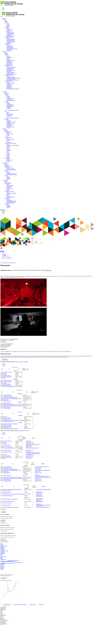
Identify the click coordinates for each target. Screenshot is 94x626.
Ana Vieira (28, 440)
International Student (8, 166)
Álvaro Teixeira (28, 455)
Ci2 (7, 141)
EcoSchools (9, 125)
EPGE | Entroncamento (11, 72)
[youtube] (5, 606)
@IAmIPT (9, 120)
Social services (9, 86)
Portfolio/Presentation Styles (8, 421)
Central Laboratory (8, 131)
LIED (8, 152)
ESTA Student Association (11, 201)
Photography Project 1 (7, 419)
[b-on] (1, 569)
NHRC (8, 155)
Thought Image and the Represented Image (10, 428)
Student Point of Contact (11, 100)
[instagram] (3, 606)
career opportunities (9, 277)
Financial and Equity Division (12, 48)
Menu (6, 20)
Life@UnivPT (5, 180)
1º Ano (4, 363)
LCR (8, 151)
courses (33, 276)
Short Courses (9, 63)
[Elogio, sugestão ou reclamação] (3, 559)
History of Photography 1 (7, 376)
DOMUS (8, 149)
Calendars (8, 83)
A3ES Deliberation (3, 346)
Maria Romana (37, 467)
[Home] (11, 5)
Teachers (6, 101)
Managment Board (10, 32)
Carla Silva (28, 458)
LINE (8, 153)
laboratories (52, 276)
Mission (8, 26)
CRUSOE (8, 178)
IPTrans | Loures (10, 69)
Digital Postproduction (7, 403)
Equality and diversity (10, 123)
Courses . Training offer (4, 262)
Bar (7, 195)
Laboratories (9, 50)
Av (3, 256)
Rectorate (8, 31)
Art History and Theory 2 (7, 381)
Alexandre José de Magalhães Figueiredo (42, 470)
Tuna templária (9, 186)
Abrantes (8, 206)
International (5, 162)
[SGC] (1, 565)
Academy (8, 160)
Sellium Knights (10, 188)
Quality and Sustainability (11, 121)
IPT (1, 16)
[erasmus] (2, 567)
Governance (7, 27)
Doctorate (8, 59)
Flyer (2, 251)
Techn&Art (9, 142)
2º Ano (4, 364)
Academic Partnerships (9, 75)
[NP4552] (2, 564)
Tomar (8, 207)
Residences (9, 196)
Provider (8, 97)
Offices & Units (7, 43)
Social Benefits (9, 115)
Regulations (9, 85)
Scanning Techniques (7, 408)
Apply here (48, 270)
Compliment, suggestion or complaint (20, 604)
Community (5, 91)
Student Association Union (11, 200)
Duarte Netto (37, 472)
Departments (9, 42)
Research (4, 128)
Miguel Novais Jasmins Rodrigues (32, 447)
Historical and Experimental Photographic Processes (12, 398)
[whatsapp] (12, 606)
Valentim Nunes (28, 443)
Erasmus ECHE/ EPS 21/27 (12, 173)
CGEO (8, 140)
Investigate (9, 107)
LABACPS (9, 150)
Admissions (5, 18)
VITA (8, 156)
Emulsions (5, 416)
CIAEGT (8, 147)
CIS (7, 148)
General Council (10, 30)
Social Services (9, 49)
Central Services (10, 104)
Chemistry (5, 374)
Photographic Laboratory (7, 426)
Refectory (8, 194)
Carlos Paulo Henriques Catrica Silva (41, 466)
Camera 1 (5, 373)
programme (28, 276)
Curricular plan (5, 359)
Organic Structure (32, 604)
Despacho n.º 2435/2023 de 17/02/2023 (22, 430)
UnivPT (4, 19)
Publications (9, 35)
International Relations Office (12, 174)
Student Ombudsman (10, 34)
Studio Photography (6, 400)
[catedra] (2, 568)
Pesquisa (3, 209)
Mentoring (9, 122)
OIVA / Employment (10, 126)
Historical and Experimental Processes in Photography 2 (13, 404)
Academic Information (9, 80)
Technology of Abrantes (11, 40)
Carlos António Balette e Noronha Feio (32, 452)
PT (3, 9)
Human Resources (10, 47)
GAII (8, 135)
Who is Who (41, 604)
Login (4, 8)
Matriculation (9, 87)
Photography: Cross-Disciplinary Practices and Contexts (13, 405)
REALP (6, 175)
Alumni (8, 127)
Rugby (8, 189)
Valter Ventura (28, 446)
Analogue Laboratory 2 (7, 466)
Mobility (6, 170)
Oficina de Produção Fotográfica (9, 501)
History (6, 22)
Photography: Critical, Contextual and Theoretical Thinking (13, 420)
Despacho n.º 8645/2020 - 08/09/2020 (21, 361)
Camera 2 (5, 382)
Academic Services (10, 98)
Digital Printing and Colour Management (10, 397)
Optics (4, 378)
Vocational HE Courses (11, 60)
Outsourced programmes (9, 65)
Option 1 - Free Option (7, 417)
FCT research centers (8, 137)
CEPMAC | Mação (10, 73)
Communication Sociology (8, 396)
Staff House (9, 108)
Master (8, 58)
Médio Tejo (7, 203)
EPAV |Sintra (9, 71)
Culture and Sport (8, 183)
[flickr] (10, 606)
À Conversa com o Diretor (7, 257)
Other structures (9, 159)
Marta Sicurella (28, 450)
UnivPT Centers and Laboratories (10, 143)
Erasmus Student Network (11, 169)
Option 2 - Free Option (7, 502)
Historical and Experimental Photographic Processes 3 (12, 489)
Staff (5, 111)
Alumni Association (10, 202)
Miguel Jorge (28, 445)
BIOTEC (8, 146)
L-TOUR (8, 154)
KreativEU (7, 165)
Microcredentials (10, 62)
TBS (8, 161)
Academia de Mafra (10, 68)
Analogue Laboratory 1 (7, 380)
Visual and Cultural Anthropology (9, 386)
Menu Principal (3, 210)
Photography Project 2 (7, 427)
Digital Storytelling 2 (7, 455)
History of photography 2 (7, 385)
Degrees (6, 54)
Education (4, 51)
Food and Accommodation (9, 191)
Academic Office (10, 46)
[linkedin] (7, 606)
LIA (7, 136)
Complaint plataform (7, 604)
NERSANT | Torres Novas (11, 74)
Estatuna (8, 187)
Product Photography (7, 406)
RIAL (8, 179)
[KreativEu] (2, 566)
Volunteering (9, 124)
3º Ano (4, 365)
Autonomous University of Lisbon (13, 79)
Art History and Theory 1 (7, 372)
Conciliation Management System (13, 110)
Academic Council (10, 33)
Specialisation (9, 64)
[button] (0, 625)
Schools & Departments (11, 38)
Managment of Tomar (10, 39)
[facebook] (1, 606)
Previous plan (5, 358)
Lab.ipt (8, 134)
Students (6, 94)
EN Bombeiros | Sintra (11, 70)
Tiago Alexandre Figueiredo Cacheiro (32, 444)
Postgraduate (9, 61)
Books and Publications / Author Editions (10, 423)
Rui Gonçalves (28, 442)
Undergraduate (9, 57)
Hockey (8, 190)
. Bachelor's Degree (12, 262)
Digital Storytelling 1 (7, 375)
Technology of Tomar (10, 41)
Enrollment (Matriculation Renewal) (13, 88)
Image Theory (5, 399)
